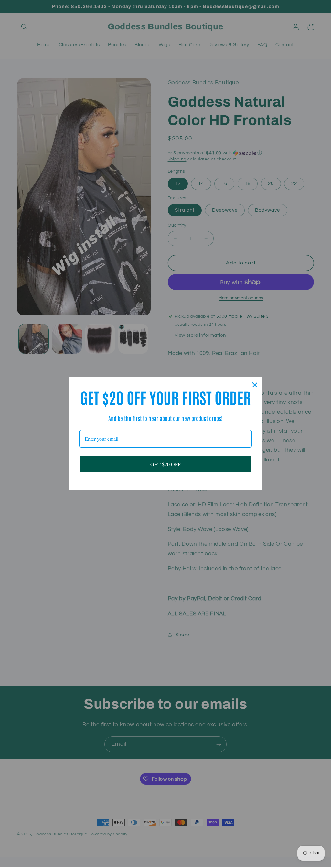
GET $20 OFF (165, 464)
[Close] (254, 385)
